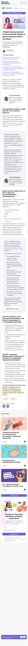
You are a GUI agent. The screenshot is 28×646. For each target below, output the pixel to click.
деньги (13, 398)
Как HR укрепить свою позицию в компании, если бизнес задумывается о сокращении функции (13, 68)
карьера (6, 398)
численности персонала (16, 123)
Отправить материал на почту (14, 13)
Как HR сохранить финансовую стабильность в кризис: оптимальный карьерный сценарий (13, 73)
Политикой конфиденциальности (14, 539)
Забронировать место (12, 308)
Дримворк (5, 81)
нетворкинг (16, 368)
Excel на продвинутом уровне (13, 218)
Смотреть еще (14, 495)
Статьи (16, 8)
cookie (11, 637)
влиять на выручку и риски (16, 349)
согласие (9, 537)
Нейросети (8, 221)
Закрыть (23, 637)
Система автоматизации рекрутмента (12, 210)
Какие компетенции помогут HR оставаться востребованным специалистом (11, 62)
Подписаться (14, 534)
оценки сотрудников (8, 124)
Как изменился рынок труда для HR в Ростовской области (11, 57)
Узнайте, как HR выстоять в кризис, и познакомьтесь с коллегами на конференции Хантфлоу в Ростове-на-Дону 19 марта (13, 390)
